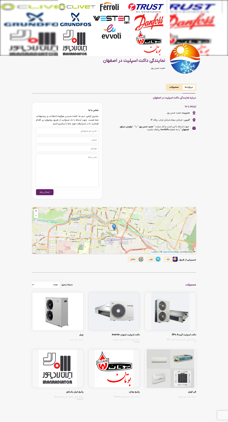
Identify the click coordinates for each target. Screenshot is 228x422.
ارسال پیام (45, 192)
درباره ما (189, 87)
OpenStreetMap (171, 252)
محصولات (174, 87)
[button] (114, 227)
